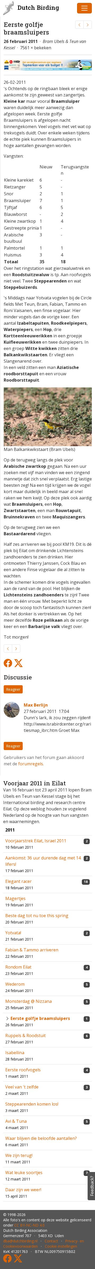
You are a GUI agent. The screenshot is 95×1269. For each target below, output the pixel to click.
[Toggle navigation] (84, 8)
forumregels (30, 764)
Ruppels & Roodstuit (25, 1035)
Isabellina (14, 1053)
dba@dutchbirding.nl (20, 1240)
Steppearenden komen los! (31, 1104)
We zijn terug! (18, 1155)
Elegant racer (18, 881)
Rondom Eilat (18, 967)
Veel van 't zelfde (22, 1087)
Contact (51, 1240)
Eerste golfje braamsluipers (40, 1018)
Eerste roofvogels (23, 1070)
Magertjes (15, 898)
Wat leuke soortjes (23, 1172)
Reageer (13, 689)
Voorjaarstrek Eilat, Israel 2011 (35, 841)
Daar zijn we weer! (23, 1190)
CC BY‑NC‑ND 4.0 (29, 1225)
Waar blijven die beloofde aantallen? (41, 1138)
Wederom (15, 984)
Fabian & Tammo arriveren (31, 950)
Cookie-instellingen (61, 1246)
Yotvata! (13, 933)
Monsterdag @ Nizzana (28, 1001)
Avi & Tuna (16, 1121)
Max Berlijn (36, 705)
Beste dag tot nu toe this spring (36, 915)
